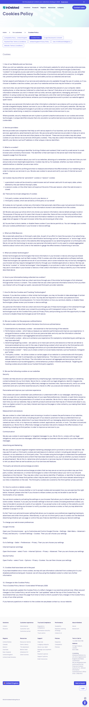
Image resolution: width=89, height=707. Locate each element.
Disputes (58, 642)
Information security (44, 630)
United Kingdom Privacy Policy (39, 42)
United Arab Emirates (9, 657)
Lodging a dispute (43, 644)
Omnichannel (24, 626)
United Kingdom (8, 654)
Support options (43, 656)
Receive (5, 628)
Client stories (24, 654)
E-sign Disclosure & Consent (53, 38)
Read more (64, 2)
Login (83, 688)
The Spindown (24, 647)
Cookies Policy (35, 38)
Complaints (58, 644)
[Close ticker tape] (84, 2)
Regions (43, 7)
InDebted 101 (24, 652)
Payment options (43, 654)
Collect (5, 626)
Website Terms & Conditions (13, 45)
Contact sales (79, 7)
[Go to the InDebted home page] (11, 7)
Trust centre (41, 633)
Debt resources (42, 659)
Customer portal (25, 631)
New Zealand (7, 652)
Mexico (5, 647)
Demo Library (24, 644)
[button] (84, 702)
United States (7, 642)
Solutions (27, 7)
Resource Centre (25, 642)
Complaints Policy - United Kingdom (15, 38)
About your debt (43, 647)
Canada (5, 644)
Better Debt (24, 649)
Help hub (40, 642)
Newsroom (75, 628)
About (74, 626)
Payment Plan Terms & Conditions (15, 42)
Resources (51, 7)
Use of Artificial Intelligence (61, 42)
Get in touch (80, 683)
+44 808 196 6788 (77, 641)
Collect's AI (58, 633)
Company (60, 7)
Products (35, 7)
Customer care (24, 628)
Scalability (58, 626)
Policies (57, 647)
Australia (5, 649)
